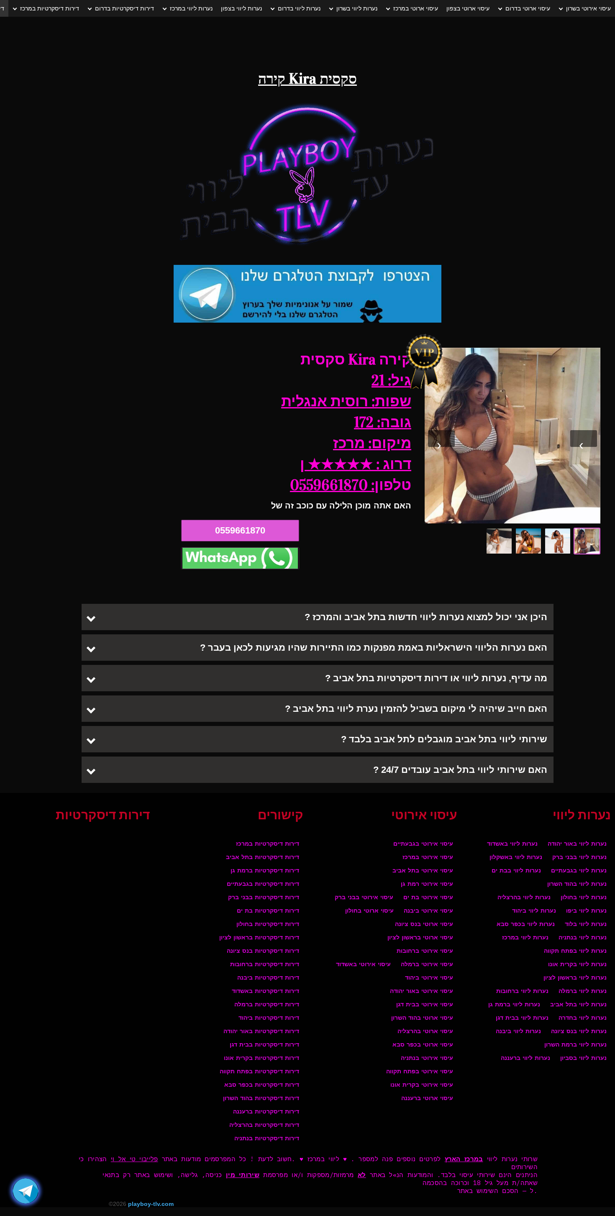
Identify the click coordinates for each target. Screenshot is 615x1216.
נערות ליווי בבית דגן (522, 1018)
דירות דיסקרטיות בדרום (124, 8)
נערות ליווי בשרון (356, 8)
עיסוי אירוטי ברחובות (425, 951)
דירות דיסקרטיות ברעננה (266, 1112)
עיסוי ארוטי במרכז (415, 8)
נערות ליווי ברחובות (522, 991)
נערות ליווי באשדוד (512, 844)
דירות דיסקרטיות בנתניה (266, 1139)
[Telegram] (25, 1190)
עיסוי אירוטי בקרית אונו (421, 1085)
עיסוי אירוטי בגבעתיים (423, 844)
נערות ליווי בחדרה (583, 1018)
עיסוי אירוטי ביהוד (429, 978)
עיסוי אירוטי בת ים (428, 898)
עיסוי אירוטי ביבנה (428, 911)
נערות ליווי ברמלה (583, 991)
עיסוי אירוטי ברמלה (427, 965)
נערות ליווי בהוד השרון (577, 884)
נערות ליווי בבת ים (516, 871)
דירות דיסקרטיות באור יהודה (261, 1032)
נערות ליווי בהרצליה (524, 898)
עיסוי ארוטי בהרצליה (425, 1032)
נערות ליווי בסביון (583, 1058)
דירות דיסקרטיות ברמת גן (265, 871)
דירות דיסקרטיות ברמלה (266, 1005)
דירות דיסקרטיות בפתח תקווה (259, 1072)
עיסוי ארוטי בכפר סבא (422, 1045)
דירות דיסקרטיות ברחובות (264, 965)
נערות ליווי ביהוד (534, 911)
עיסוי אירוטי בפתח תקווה (419, 1072)
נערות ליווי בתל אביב (578, 1005)
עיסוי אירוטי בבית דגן (424, 1005)
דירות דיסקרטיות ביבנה (268, 978)
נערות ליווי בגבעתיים (579, 871)
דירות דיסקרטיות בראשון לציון (259, 938)
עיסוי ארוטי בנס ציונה (424, 924)
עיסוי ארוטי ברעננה (427, 1098)
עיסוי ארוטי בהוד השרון (422, 1018)
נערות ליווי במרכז (191, 8)
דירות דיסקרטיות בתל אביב (262, 857)
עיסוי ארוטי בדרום (527, 8)
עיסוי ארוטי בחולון (369, 911)
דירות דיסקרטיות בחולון (267, 924)
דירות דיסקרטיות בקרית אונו (261, 1058)
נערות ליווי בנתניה (583, 938)
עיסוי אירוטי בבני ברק (364, 898)
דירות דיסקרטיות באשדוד (265, 991)
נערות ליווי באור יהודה (577, 844)
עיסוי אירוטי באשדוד (363, 965)
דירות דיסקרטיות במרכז (49, 8)
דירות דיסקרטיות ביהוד (268, 1018)
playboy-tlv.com (151, 1204)
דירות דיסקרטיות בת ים (268, 911)
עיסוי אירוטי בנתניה (427, 1058)
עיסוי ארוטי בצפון (467, 8)
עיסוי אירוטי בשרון (588, 8)
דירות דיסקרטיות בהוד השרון (261, 1098)
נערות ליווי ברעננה (525, 1058)
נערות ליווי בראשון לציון (575, 978)
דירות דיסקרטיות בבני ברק (263, 898)
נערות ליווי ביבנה (518, 1032)
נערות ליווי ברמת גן (514, 1005)
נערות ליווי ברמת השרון (575, 1045)
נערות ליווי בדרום (299, 8)
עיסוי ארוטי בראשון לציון (420, 938)
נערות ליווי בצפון (241, 8)
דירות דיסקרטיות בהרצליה (264, 1125)
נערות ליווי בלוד (586, 924)
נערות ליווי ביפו (586, 911)
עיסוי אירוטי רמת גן (427, 884)
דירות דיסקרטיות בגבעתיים (263, 884)
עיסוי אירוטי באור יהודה (421, 991)
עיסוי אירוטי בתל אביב (422, 871)
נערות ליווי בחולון (584, 898)
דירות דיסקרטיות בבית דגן (264, 1045)
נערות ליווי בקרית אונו (577, 965)
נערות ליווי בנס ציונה (579, 1032)
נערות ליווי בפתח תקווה (575, 951)
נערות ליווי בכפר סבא (526, 924)
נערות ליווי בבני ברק (579, 857)
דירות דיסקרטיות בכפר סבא (261, 1085)
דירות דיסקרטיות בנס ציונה (263, 951)
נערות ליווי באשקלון (515, 857)
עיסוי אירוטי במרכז (427, 857)
